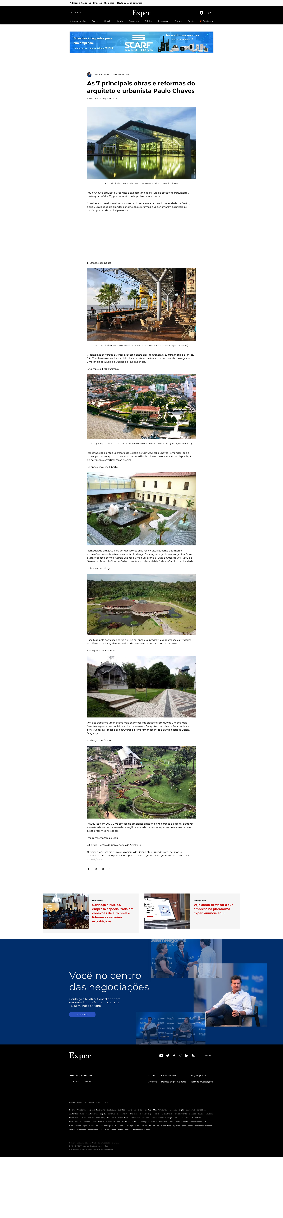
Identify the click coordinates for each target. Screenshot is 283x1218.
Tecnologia (131, 1110)
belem (72, 1110)
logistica (176, 1126)
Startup (148, 1110)
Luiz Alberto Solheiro (150, 1126)
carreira (155, 1114)
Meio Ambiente (160, 1110)
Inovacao (134, 1114)
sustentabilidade (76, 1114)
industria (209, 1114)
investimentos (92, 1114)
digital (181, 1110)
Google (184, 1122)
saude (200, 1114)
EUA (71, 1126)
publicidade (166, 1126)
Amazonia (81, 1110)
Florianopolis (143, 1122)
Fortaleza (126, 1122)
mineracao (81, 1130)
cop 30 (103, 1114)
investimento (181, 1114)
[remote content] (141, 237)
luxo (171, 1122)
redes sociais (158, 1118)
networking (145, 1114)
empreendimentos (203, 1126)
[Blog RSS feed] (193, 1055)
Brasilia (154, 1122)
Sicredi (147, 1130)
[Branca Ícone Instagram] (180, 1055)
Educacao (178, 1118)
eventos (121, 1110)
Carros (78, 1126)
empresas (172, 1110)
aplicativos (201, 1110)
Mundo (82, 1118)
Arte (134, 1122)
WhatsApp (93, 1126)
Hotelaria (163, 1122)
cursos (187, 1118)
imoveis (91, 1118)
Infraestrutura (167, 1114)
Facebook (119, 1126)
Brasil (140, 1110)
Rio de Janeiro (98, 1122)
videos (87, 1122)
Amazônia (110, 1122)
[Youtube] (161, 1055)
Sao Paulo (111, 1118)
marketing (101, 1118)
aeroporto (146, 1118)
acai (118, 1122)
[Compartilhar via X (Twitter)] (95, 868)
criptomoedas (196, 1122)
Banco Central (117, 1130)
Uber (206, 1122)
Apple (177, 1122)
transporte (138, 1130)
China (106, 1130)
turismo (111, 1114)
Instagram (108, 1126)
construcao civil (95, 1130)
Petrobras (196, 1118)
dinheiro (192, 1114)
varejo (72, 1130)
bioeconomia (123, 1114)
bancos (128, 1130)
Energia (168, 1118)
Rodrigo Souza (132, 1126)
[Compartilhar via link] (110, 868)
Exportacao (135, 1118)
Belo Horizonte (76, 1122)
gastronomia (187, 1126)
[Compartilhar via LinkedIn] (102, 868)
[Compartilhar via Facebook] (88, 868)
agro (85, 1126)
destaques (111, 1110)
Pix (101, 1126)
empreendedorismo (96, 1110)
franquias (73, 1118)
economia (190, 1110)
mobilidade (123, 1118)
